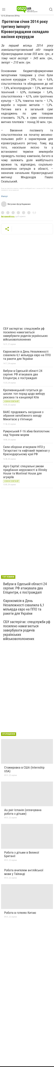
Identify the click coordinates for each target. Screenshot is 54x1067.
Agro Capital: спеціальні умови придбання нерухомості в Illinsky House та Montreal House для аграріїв (25, 471)
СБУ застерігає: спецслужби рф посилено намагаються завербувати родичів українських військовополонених (25, 334)
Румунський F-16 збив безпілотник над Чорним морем (26, 433)
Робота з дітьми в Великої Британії (21, 854)
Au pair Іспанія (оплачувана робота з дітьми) (22, 812)
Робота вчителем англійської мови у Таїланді (23, 872)
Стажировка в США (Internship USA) (24, 769)
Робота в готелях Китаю (20, 913)
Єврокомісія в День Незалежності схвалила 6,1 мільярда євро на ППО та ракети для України (27, 355)
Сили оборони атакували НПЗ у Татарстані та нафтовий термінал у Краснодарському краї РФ (26, 450)
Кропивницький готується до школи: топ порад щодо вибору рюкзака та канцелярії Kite (24, 393)
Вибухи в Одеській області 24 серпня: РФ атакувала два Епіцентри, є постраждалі (22, 374)
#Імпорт (4, 196)
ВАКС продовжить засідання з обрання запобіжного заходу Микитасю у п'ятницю (23, 415)
